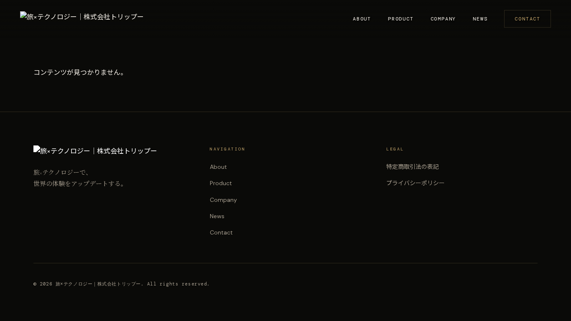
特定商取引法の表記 (412, 167)
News (480, 18)
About (362, 18)
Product (401, 18)
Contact (527, 18)
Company (443, 18)
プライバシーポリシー (415, 183)
